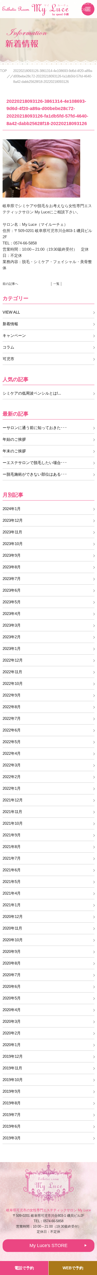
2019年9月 (12, 1091)
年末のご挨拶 (14, 451)
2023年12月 (13, 520)
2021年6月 (12, 870)
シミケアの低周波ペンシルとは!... (32, 393)
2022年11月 (12, 672)
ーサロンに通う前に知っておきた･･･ (35, 427)
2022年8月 (12, 707)
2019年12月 (13, 1056)
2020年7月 (12, 975)
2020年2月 (12, 1033)
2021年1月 (12, 905)
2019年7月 (12, 1114)
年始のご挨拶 (14, 439)
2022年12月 (13, 660)
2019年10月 (13, 1079)
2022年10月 (13, 683)
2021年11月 (12, 811)
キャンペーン (14, 335)
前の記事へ (10, 284)
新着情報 (10, 324)
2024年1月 (12, 508)
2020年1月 (12, 1044)
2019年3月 (12, 1138)
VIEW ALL (11, 312)
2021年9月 (12, 835)
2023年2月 (12, 637)
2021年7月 (12, 858)
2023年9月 (12, 555)
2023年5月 (12, 602)
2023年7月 (12, 578)
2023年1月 (12, 648)
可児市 (8, 359)
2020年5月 (12, 998)
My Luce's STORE (82, 6)
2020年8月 (12, 963)
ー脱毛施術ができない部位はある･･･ (35, 474)
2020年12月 (13, 916)
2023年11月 (12, 532)
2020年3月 (12, 1021)
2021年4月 (12, 893)
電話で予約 (24, 1268)
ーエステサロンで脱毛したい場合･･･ (35, 462)
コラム (8, 347)
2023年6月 (12, 590)
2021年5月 (12, 881)
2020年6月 (12, 986)
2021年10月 (13, 823)
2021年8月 (12, 846)
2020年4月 (12, 1010)
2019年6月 (12, 1126)
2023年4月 (12, 613)
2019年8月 (12, 1103)
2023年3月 (12, 625)
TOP (3, 71)
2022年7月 (12, 718)
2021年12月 (13, 800)
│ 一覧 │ (56, 284)
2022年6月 (12, 730)
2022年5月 (12, 742)
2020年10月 (13, 940)
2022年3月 (12, 765)
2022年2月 (12, 776)
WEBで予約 (73, 1268)
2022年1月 (12, 788)
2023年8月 (12, 567)
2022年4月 (12, 753)
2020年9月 (12, 951)
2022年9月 (12, 695)
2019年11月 (12, 1068)
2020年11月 (12, 928)
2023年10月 (13, 543)
